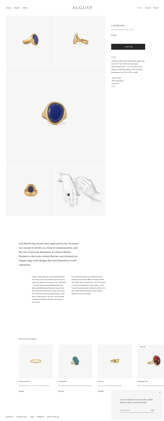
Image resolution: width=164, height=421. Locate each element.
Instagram (40, 417)
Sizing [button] (113, 86)
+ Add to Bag (128, 47)
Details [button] (113, 57)
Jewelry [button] (8, 8)
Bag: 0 (156, 8)
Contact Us (9, 417)
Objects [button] (17, 8)
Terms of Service (53, 417)
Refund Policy (67, 417)
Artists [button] (24, 8)
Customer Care (21, 417)
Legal (32, 417)
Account (148, 8)
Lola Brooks (118, 25)
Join (152, 410)
